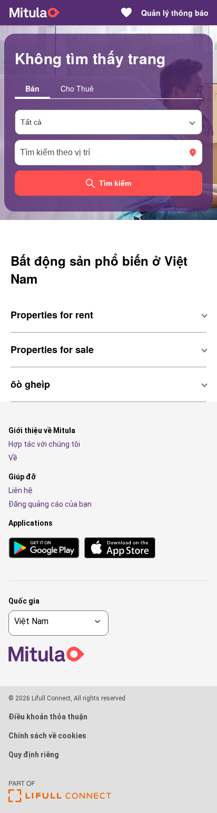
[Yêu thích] (126, 12)
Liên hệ (20, 490)
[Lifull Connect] (59, 800)
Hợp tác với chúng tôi (44, 444)
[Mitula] (34, 12)
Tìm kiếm (115, 183)
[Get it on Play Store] (44, 549)
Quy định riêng (33, 754)
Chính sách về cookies (47, 735)
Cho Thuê (77, 88)
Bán (32, 88)
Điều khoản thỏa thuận (47, 716)
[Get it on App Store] (119, 548)
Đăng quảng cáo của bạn (50, 504)
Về (12, 458)
